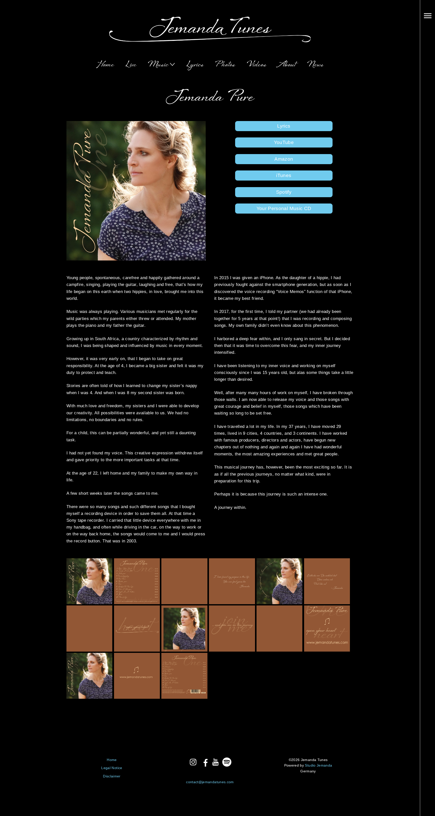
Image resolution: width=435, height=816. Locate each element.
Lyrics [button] (283, 126)
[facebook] (204, 762)
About (287, 65)
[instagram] (193, 762)
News (315, 65)
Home (105, 65)
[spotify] (226, 762)
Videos (257, 65)
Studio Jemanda (318, 765)
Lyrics (195, 65)
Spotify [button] (284, 192)
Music (158, 65)
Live (131, 65)
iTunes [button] (283, 175)
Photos (225, 65)
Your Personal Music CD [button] (284, 208)
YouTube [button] (284, 142)
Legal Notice (111, 768)
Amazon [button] (283, 159)
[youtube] (215, 762)
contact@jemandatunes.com (210, 782)
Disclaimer (111, 776)
